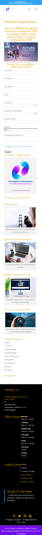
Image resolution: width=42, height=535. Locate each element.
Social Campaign (10, 349)
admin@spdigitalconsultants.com (16, 397)
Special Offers (9, 360)
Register (8, 152)
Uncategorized (9, 363)
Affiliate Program (28, 481)
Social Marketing (10, 353)
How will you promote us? (14, 135)
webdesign (8, 370)
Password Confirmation (13, 111)
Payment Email (10, 119)
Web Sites (7, 366)
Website (7, 127)
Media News (26, 475)
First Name (9, 78)
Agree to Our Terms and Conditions (20, 146)
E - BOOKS (8, 346)
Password (8, 103)
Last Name (9, 86)
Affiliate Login (27, 478)
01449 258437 (9, 399)
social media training (11, 356)
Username (8, 70)
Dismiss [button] (23, 534)
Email (7, 95)
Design (6, 342)
